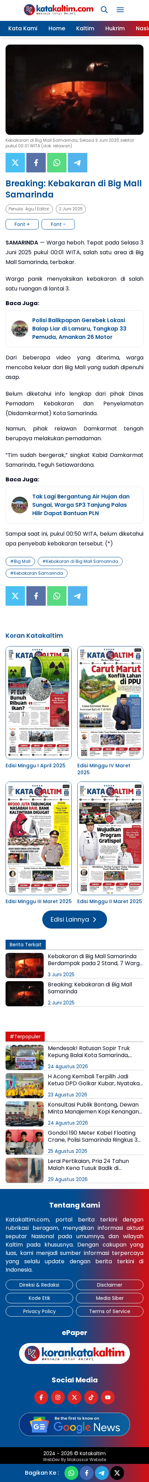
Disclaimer (109, 1284)
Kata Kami (22, 28)
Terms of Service (109, 1311)
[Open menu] (120, 9)
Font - (58, 224)
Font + (22, 224)
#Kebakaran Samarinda (36, 573)
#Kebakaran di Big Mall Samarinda (80, 561)
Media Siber (110, 1298)
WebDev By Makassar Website (74, 1459)
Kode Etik (39, 1298)
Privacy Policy (39, 1311)
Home (57, 28)
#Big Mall (20, 561)
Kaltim (85, 28)
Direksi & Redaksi (39, 1284)
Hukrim (115, 28)
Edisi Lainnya (70, 919)
